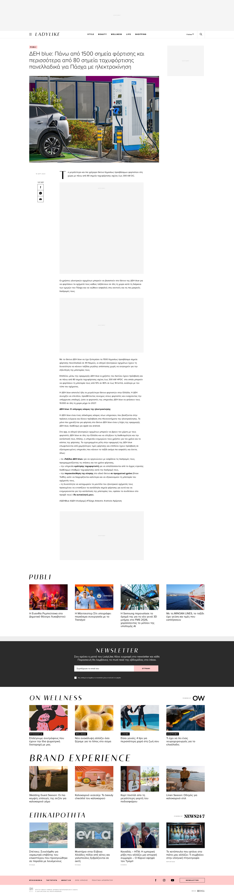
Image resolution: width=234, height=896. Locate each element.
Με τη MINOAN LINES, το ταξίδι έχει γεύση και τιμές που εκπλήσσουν (185, 616)
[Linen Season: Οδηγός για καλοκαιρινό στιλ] (185, 779)
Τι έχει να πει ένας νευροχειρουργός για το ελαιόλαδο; (180, 741)
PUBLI (33, 47)
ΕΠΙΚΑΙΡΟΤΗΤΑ (57, 815)
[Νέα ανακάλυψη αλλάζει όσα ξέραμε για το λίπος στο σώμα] (94, 718)
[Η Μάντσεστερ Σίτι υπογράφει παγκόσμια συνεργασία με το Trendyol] (94, 597)
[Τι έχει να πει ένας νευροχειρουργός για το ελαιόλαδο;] (185, 718)
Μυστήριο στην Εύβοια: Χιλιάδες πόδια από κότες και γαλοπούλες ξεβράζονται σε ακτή (92, 856)
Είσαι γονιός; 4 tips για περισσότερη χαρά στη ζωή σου (140, 739)
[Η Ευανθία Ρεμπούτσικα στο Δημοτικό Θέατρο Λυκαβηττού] (48, 597)
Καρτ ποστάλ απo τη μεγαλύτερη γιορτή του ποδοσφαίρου (134, 798)
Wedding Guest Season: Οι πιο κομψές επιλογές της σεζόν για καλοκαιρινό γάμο (47, 798)
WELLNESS (116, 34)
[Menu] (30, 34)
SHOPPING (140, 34)
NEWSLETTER (192, 880)
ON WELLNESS (55, 698)
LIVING (125, 734)
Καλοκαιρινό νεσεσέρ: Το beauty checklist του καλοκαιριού (94, 796)
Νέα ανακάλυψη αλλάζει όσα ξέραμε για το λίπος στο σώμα (93, 739)
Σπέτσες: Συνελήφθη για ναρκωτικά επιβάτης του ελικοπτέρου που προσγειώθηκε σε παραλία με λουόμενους (48, 856)
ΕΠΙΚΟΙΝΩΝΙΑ (35, 880)
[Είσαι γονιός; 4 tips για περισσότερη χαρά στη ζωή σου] (140, 718)
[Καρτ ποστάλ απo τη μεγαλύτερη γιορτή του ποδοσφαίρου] (140, 779)
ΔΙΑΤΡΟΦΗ (172, 734)
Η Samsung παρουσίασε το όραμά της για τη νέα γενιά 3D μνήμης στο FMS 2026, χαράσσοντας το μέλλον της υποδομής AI (139, 619)
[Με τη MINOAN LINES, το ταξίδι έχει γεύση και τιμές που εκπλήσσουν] (185, 597)
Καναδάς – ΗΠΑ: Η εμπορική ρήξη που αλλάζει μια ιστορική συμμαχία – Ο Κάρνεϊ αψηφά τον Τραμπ (139, 856)
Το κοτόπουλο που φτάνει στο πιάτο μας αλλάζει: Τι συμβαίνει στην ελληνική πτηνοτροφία (185, 855)
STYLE (91, 34)
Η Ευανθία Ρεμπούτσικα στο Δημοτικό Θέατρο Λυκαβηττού (47, 614)
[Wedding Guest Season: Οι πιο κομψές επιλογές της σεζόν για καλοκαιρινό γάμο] (48, 779)
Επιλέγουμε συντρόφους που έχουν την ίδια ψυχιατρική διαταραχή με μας (46, 741)
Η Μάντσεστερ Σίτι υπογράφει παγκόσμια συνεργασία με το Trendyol (93, 616)
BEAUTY (102, 34)
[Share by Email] (41, 199)
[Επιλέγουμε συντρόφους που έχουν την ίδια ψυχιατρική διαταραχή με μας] (48, 718)
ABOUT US (66, 880)
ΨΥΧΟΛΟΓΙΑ (36, 734)
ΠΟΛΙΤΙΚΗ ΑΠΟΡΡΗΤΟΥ (102, 880)
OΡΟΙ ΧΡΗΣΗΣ (81, 880)
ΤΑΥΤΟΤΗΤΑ (51, 880)
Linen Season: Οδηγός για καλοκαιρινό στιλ (181, 796)
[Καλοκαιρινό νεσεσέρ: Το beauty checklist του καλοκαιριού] (94, 779)
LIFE (128, 34)
